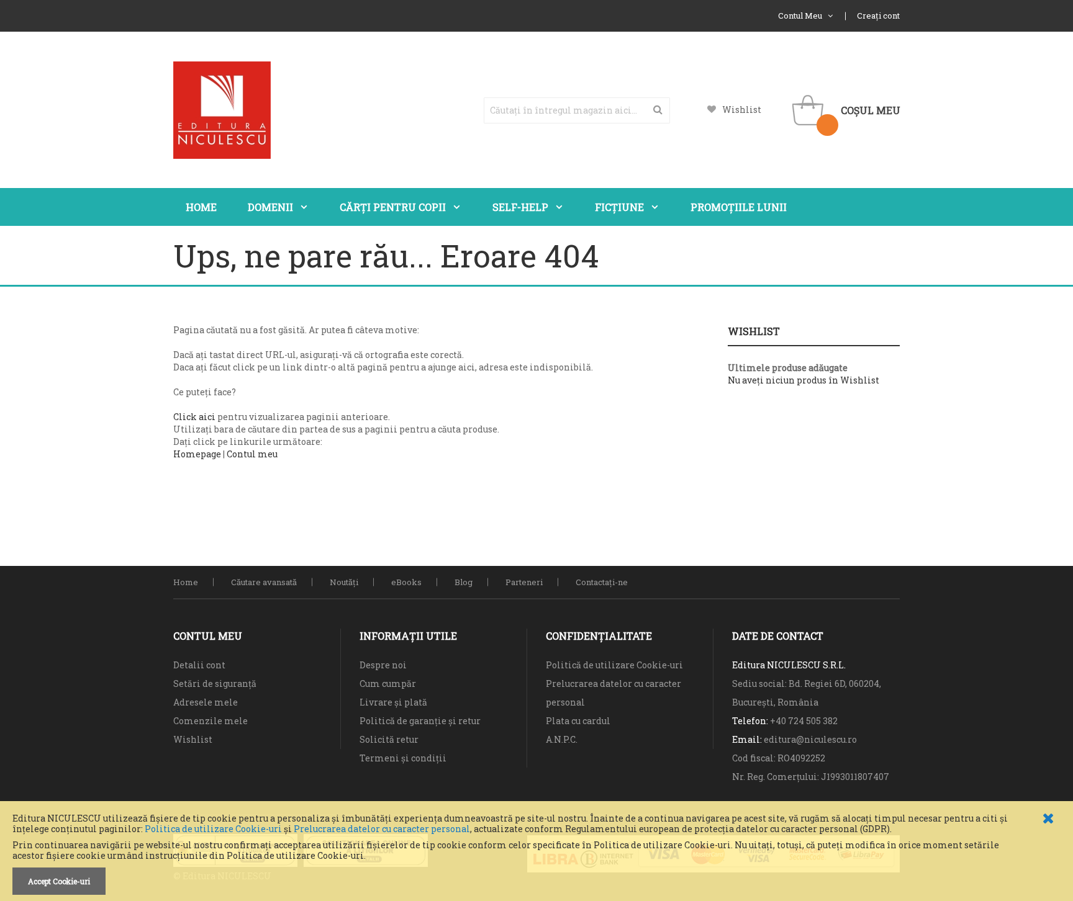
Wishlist (741, 109)
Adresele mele (205, 702)
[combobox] (577, 110)
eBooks (406, 582)
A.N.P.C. (561, 739)
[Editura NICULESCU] (222, 110)
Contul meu (252, 454)
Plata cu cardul (578, 721)
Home (185, 582)
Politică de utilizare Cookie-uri (614, 665)
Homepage (197, 454)
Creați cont (878, 15)
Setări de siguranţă (214, 683)
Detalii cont (199, 665)
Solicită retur (389, 739)
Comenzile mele (210, 721)
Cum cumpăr (388, 683)
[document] (536, 854)
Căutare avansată (264, 582)
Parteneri (524, 582)
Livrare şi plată (393, 702)
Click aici (194, 417)
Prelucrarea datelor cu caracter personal (382, 829)
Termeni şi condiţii (403, 758)
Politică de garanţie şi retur (420, 721)
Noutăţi (344, 582)
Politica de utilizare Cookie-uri (213, 829)
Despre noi (383, 665)
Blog (464, 582)
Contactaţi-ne (602, 582)
